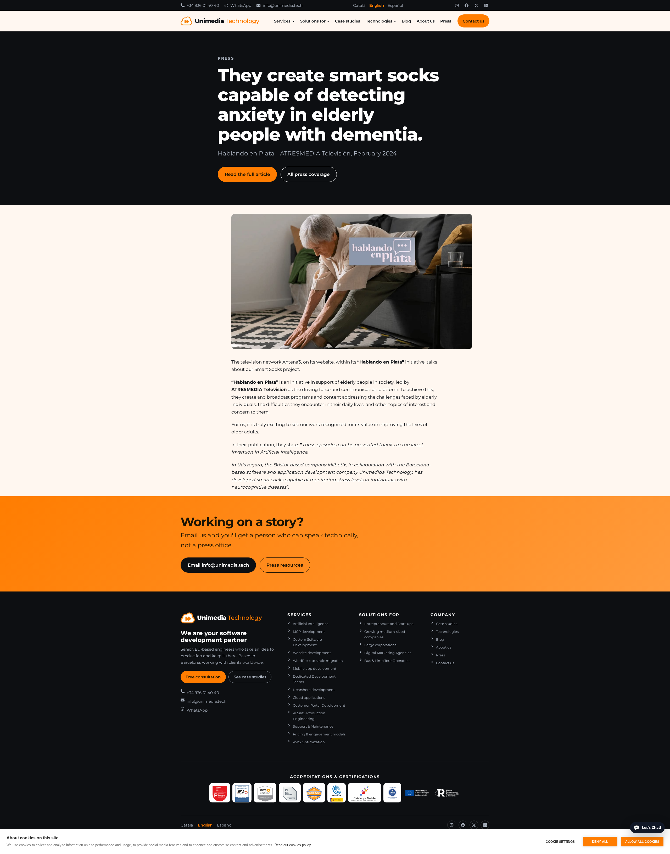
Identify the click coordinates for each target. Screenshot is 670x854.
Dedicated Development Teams (314, 679)
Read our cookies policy (293, 845)
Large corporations (380, 645)
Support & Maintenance (313, 726)
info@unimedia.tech (206, 701)
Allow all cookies (642, 842)
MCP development (309, 632)
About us (426, 21)
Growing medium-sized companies (384, 634)
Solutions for (313, 21)
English (376, 5)
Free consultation (203, 676)
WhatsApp (197, 710)
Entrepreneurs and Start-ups (388, 624)
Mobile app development (314, 669)
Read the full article (247, 174)
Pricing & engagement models (319, 734)
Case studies (347, 21)
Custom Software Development (307, 642)
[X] (476, 5)
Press (445, 21)
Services (282, 21)
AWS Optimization (309, 742)
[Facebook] (467, 5)
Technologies (379, 21)
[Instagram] (457, 5)
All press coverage (308, 174)
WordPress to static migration (318, 661)
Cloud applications (309, 698)
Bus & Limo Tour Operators (386, 661)
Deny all (600, 842)
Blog (406, 21)
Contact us (473, 21)
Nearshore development (314, 690)
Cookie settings (560, 842)
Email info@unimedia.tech (218, 565)
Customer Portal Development (319, 705)
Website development (312, 653)
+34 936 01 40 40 (203, 692)
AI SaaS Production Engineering (309, 716)
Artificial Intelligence (310, 624)
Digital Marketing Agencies (387, 653)
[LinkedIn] (486, 5)
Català (359, 5)
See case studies (250, 676)
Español (395, 5)
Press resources (284, 565)
